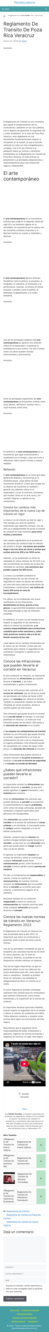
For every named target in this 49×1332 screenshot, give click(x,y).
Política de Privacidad (30, 1310)
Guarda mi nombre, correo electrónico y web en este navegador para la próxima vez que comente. (24, 1289)
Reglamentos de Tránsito (17, 1211)
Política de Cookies (24, 1314)
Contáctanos (33, 1321)
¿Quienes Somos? (18, 1321)
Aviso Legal (14, 1310)
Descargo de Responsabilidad (25, 1318)
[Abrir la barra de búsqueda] (46, 9)
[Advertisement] (24, 84)
